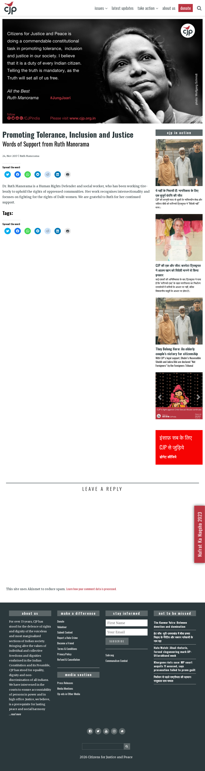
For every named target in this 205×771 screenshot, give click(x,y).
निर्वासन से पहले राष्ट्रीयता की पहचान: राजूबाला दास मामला (173, 679)
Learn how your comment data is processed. (91, 589)
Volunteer (62, 627)
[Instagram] (114, 731)
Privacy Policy (64, 654)
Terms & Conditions (67, 649)
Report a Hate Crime (67, 638)
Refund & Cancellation (68, 659)
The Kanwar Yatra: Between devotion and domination (170, 624)
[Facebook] (90, 731)
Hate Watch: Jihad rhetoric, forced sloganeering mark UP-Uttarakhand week (173, 651)
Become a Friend (65, 643)
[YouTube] (106, 731)
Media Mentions (65, 688)
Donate (60, 621)
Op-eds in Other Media (68, 694)
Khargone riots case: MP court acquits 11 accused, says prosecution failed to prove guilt (174, 666)
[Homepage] (122, 731)
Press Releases (65, 683)
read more (16, 714)
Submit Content (65, 632)
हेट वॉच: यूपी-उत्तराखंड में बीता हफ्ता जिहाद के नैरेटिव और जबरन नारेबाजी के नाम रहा (173, 637)
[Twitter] (98, 731)
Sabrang (110, 655)
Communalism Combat (117, 661)
